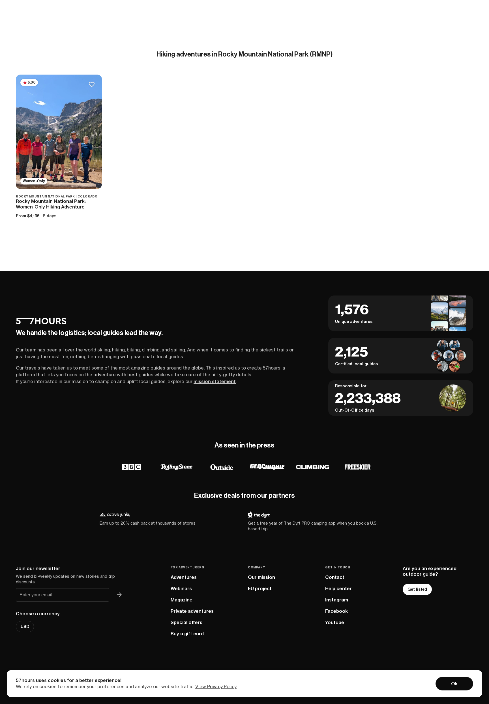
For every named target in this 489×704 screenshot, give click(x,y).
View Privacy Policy (216, 686)
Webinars (181, 588)
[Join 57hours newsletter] (119, 595)
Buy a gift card (187, 633)
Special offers (186, 622)
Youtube (334, 622)
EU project (260, 588)
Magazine (181, 600)
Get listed (417, 589)
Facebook (336, 611)
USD (25, 626)
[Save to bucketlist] (91, 84)
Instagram (336, 600)
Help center (338, 588)
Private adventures (192, 611)
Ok (454, 683)
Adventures (184, 577)
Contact (334, 577)
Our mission (261, 577)
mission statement (215, 381)
